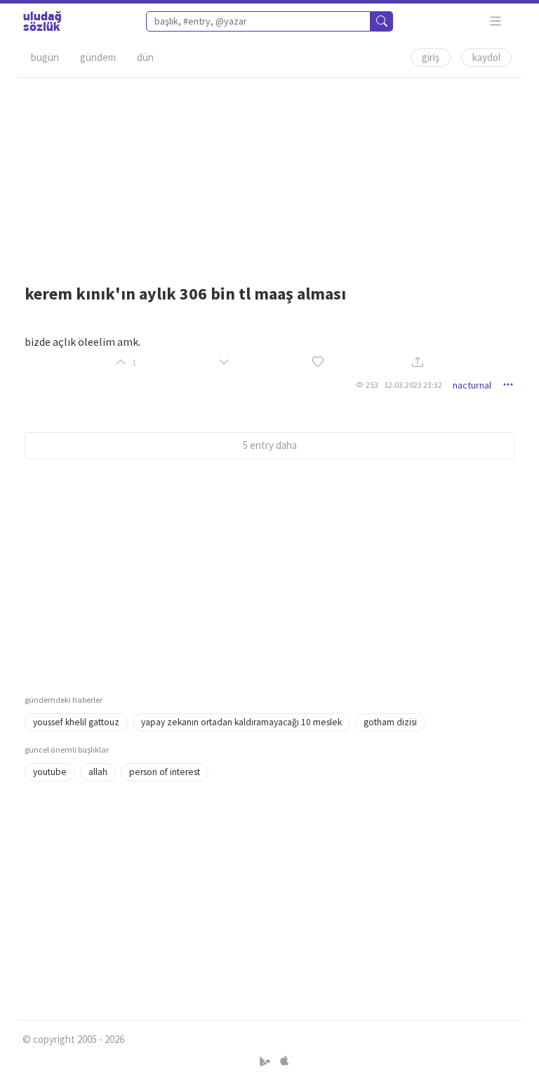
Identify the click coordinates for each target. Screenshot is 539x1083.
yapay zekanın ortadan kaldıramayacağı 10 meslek (241, 722)
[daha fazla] (495, 21)
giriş (430, 57)
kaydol (486, 57)
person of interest (164, 772)
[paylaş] (417, 363)
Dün (145, 57)
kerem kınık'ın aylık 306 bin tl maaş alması (185, 293)
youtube (50, 772)
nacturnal (472, 385)
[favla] (318, 362)
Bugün (45, 57)
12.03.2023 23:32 (413, 384)
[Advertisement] (269, 176)
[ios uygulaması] (284, 1061)
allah (97, 772)
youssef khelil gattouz (76, 722)
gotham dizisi (390, 722)
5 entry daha (270, 445)
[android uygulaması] (266, 1061)
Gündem (98, 57)
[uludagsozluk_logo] (42, 21)
